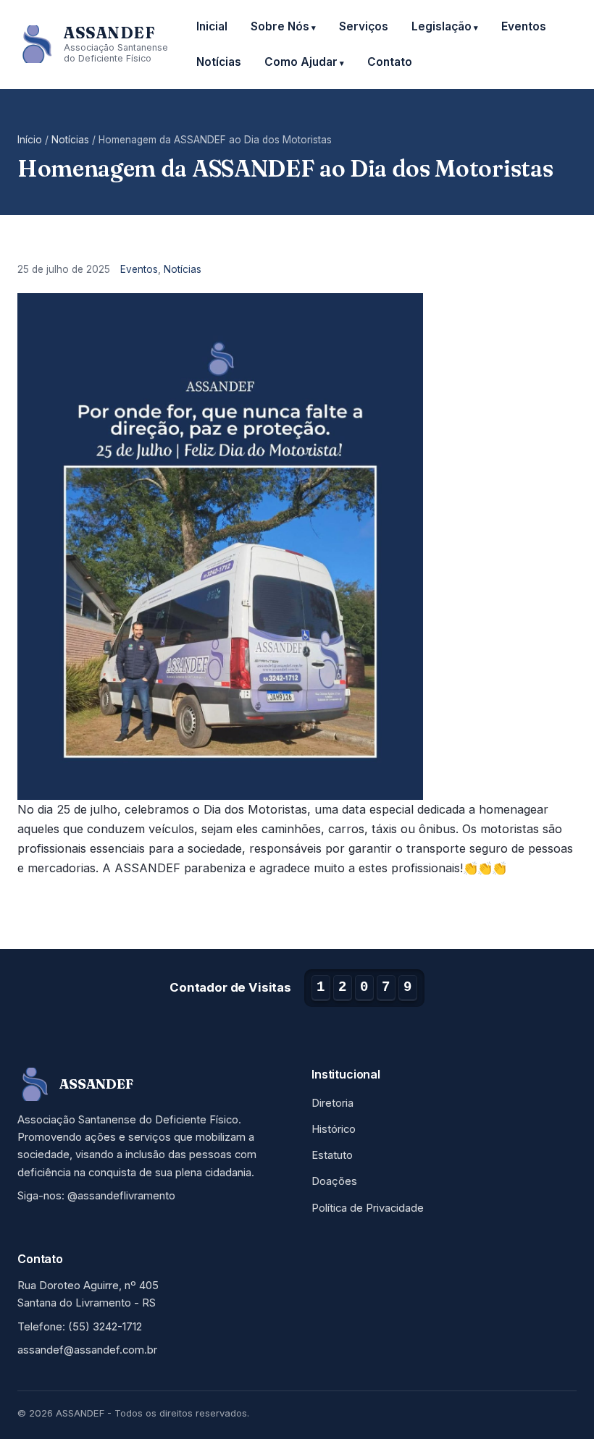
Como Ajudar (301, 62)
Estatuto (332, 1155)
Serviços (363, 26)
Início (29, 139)
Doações (334, 1181)
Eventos (523, 26)
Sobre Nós (280, 26)
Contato (389, 62)
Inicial (211, 26)
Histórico (333, 1129)
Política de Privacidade (367, 1208)
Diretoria (332, 1103)
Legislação (441, 26)
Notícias (218, 62)
